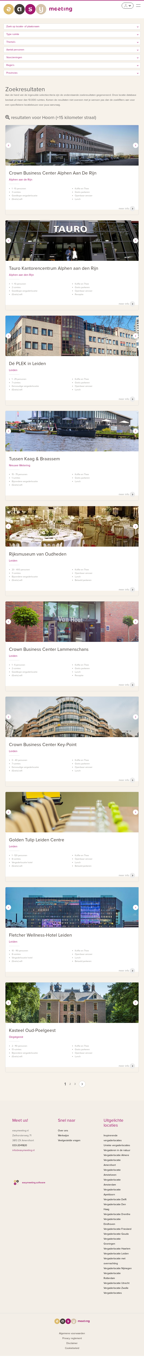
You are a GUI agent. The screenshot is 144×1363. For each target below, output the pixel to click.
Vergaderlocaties (113, 1292)
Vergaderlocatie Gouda (116, 1233)
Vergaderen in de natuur (117, 1150)
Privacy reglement (72, 1338)
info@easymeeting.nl (23, 1150)
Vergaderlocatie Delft (115, 1199)
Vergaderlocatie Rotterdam (112, 1276)
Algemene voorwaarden (72, 1333)
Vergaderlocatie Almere (116, 1155)
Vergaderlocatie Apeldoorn (112, 1192)
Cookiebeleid (72, 1348)
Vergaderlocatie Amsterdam (112, 1182)
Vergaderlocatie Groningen (112, 1241)
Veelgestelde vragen (69, 1140)
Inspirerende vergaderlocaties (113, 1138)
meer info (124, 208)
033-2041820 (19, 1145)
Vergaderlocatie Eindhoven (112, 1222)
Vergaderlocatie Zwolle (116, 1288)
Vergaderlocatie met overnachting (114, 1261)
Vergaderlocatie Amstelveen (112, 1172)
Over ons (63, 1130)
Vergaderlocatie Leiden (116, 1253)
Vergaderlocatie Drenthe (117, 1214)
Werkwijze (63, 1135)
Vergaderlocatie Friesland (117, 1228)
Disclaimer (72, 1343)
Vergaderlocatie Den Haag (115, 1207)
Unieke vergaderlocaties (117, 1145)
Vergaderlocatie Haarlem (117, 1248)
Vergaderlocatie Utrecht (116, 1283)
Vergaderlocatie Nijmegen (118, 1268)
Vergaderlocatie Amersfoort (112, 1163)
